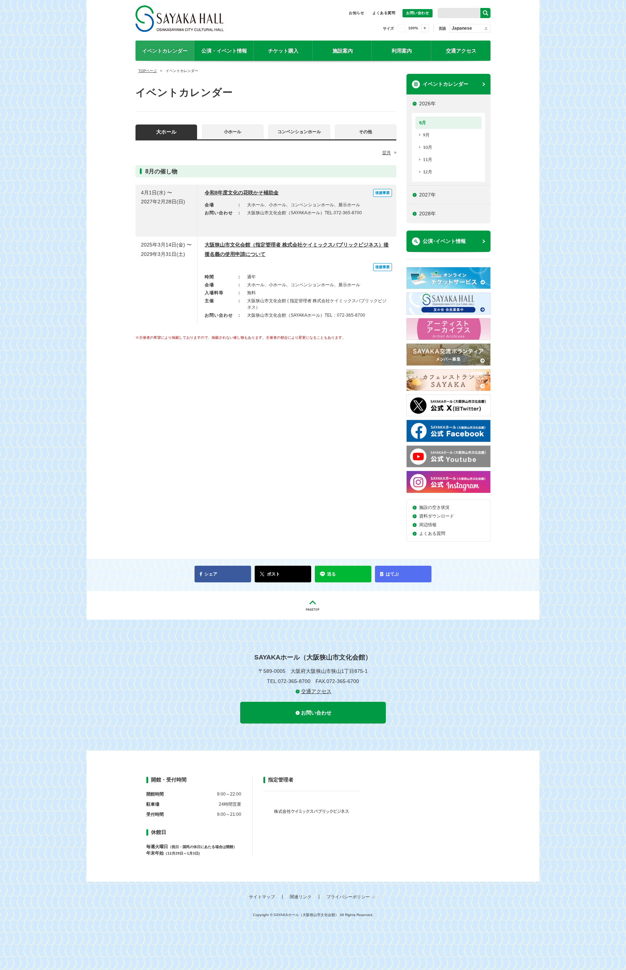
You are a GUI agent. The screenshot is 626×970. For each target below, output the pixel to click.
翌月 (386, 152)
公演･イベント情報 (444, 241)
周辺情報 (428, 524)
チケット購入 (283, 51)
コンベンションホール (299, 131)
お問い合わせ (417, 13)
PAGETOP (313, 605)
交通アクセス (461, 51)
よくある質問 (383, 13)
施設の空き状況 (434, 507)
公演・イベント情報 (224, 51)
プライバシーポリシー (348, 896)
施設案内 (343, 51)
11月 (427, 159)
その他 (365, 131)
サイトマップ (262, 896)
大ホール (166, 132)
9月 (426, 135)
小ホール (232, 131)
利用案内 (402, 51)
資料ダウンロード (436, 516)
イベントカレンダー (165, 51)
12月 (427, 171)
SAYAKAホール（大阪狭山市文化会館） (215, 20)
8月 (422, 122)
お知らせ (356, 13)
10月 (427, 147)
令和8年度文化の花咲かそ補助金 (242, 192)
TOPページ (147, 71)
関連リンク (301, 896)
